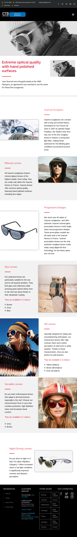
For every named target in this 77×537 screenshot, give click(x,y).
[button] (73, 14)
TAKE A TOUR (26, 509)
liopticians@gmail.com (29, 517)
